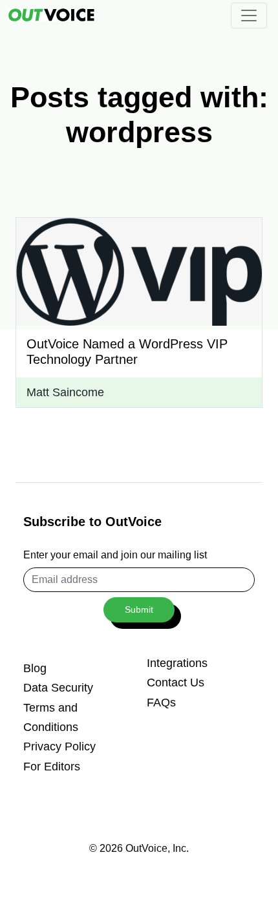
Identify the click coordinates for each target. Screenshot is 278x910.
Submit (139, 609)
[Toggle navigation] (249, 15)
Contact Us (175, 682)
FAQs (161, 702)
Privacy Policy (59, 746)
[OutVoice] (51, 14)
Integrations (177, 663)
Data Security (58, 687)
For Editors (51, 766)
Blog (35, 668)
